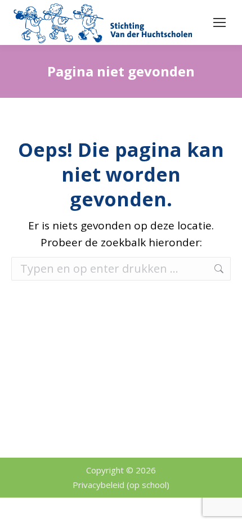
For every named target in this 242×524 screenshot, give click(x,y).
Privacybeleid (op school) (121, 484)
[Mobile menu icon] (219, 22)
